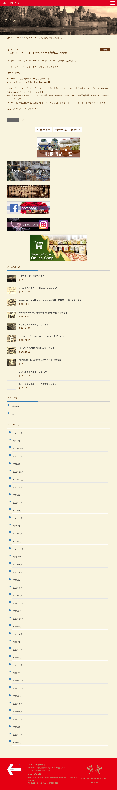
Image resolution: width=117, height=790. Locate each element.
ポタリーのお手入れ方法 (66, 129)
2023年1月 (17, 456)
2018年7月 (17, 719)
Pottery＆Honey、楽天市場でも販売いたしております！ (44, 312)
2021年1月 (17, 541)
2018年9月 (17, 704)
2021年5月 (17, 518)
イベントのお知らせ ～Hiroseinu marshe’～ (39, 288)
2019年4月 (17, 650)
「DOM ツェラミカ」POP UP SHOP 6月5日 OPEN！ (42, 336)
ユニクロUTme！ (32, 109)
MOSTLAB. (11, 3)
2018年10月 (18, 696)
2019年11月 (18, 611)
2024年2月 (17, 441)
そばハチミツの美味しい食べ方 (33, 372)
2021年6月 (17, 510)
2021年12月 (18, 472)
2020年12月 (18, 549)
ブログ (105, 50)
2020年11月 (18, 557)
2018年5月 (17, 727)
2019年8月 (17, 626)
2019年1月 (17, 673)
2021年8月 (17, 495)
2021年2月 (17, 534)
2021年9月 (17, 487)
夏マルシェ (45, 129)
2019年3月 (17, 657)
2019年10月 (18, 619)
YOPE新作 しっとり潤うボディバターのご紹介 (40, 360)
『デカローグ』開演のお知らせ (33, 276)
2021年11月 (18, 479)
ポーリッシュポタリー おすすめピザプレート (39, 384)
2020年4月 (17, 580)
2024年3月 (17, 433)
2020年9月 (17, 565)
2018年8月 (17, 712)
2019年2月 (17, 665)
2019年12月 (18, 603)
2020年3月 (17, 588)
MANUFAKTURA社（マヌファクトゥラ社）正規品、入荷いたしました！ (51, 300)
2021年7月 (17, 503)
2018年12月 (18, 681)
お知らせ (15, 406)
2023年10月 (18, 449)
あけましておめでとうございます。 (35, 324)
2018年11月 (18, 688)
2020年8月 (17, 572)
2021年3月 (17, 526)
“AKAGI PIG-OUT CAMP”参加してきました (38, 348)
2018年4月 (17, 735)
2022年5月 (17, 464)
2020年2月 (17, 596)
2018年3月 (17, 742)
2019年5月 (17, 642)
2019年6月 (17, 634)
